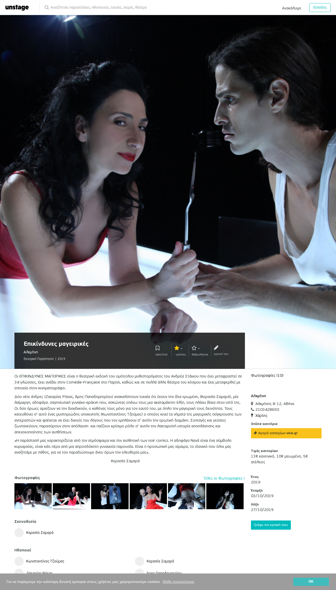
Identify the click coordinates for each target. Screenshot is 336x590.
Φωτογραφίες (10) (267, 375)
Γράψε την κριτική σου (271, 525)
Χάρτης (261, 415)
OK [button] (310, 581)
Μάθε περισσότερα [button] (178, 582)
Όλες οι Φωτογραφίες (224, 478)
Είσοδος (320, 7)
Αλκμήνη (258, 396)
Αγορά (277, 433)
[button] (291, 7)
